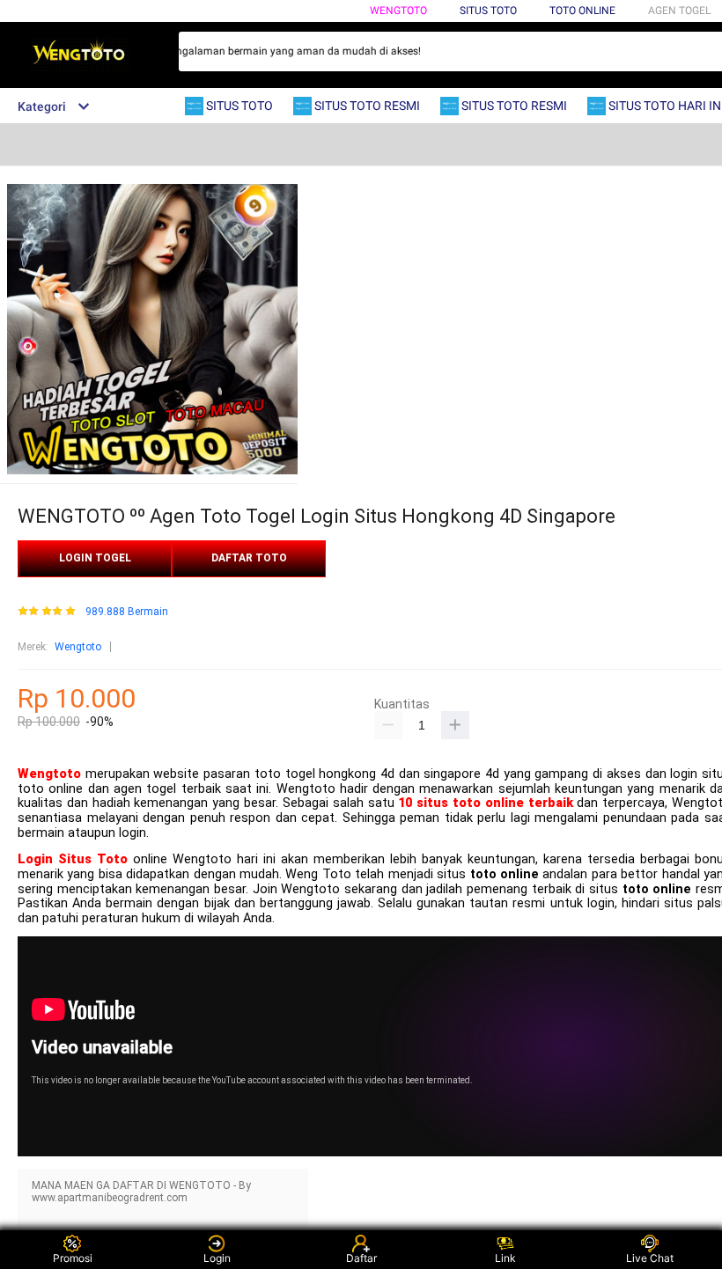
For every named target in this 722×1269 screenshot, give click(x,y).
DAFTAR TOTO (249, 558)
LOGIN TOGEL (95, 558)
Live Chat (650, 1258)
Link (505, 1258)
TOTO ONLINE (582, 10)
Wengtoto (398, 10)
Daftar (361, 1258)
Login (217, 1258)
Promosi (72, 1258)
